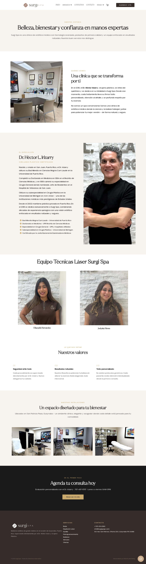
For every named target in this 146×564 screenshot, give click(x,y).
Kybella (65, 532)
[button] (103, 5)
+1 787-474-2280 (99, 526)
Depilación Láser (69, 529)
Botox (65, 526)
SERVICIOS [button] (66, 5)
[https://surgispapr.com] (34, 5)
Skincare (66, 540)
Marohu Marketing (129, 558)
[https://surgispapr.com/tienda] (36, 526)
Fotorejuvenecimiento (70, 534)
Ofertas (66, 542)
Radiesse (66, 537)
